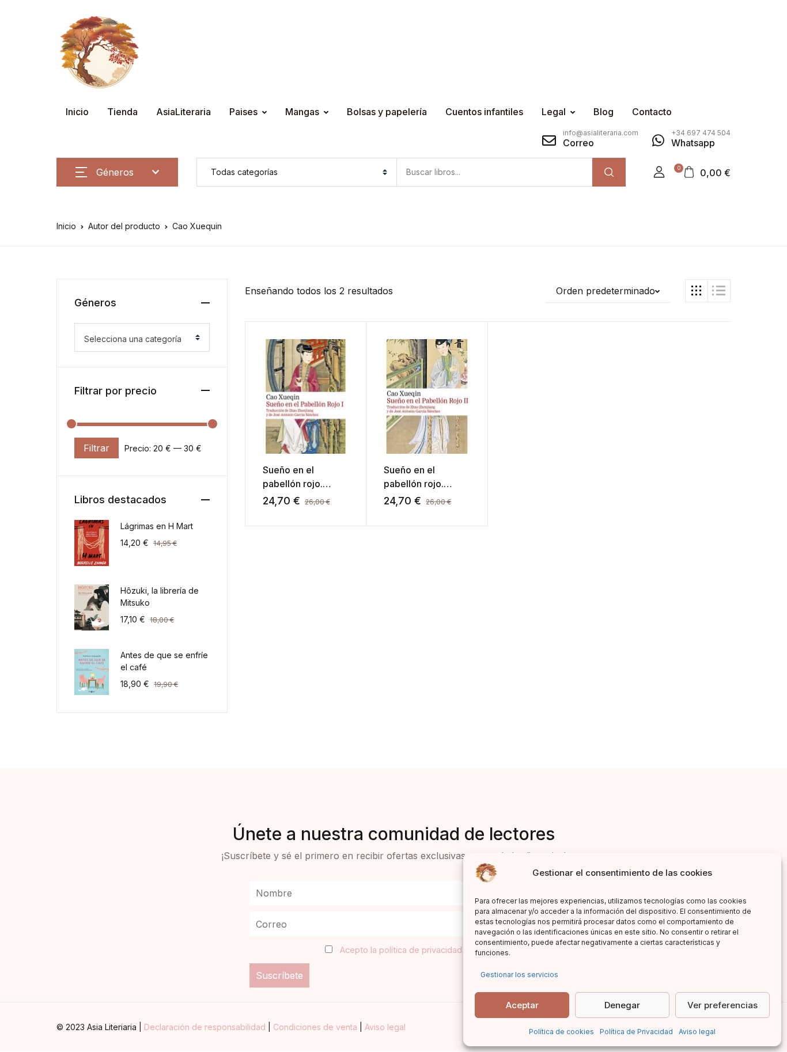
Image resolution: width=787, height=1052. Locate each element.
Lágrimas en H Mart (156, 526)
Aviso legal (697, 1031)
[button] (659, 172)
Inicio (77, 111)
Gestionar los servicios (519, 974)
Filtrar (96, 448)
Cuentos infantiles (484, 111)
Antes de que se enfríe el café (164, 661)
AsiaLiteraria (183, 111)
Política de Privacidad (636, 1031)
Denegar (622, 1005)
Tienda (122, 111)
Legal (554, 111)
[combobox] (142, 337)
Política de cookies (561, 1031)
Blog (603, 111)
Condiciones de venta (316, 1027)
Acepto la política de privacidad (401, 950)
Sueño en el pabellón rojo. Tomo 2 (414, 483)
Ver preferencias (722, 1005)
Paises (243, 111)
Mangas (302, 111)
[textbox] (137, 339)
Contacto (652, 111)
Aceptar (522, 1005)
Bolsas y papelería (387, 111)
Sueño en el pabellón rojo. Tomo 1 (293, 483)
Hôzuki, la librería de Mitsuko (159, 596)
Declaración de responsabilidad (206, 1027)
